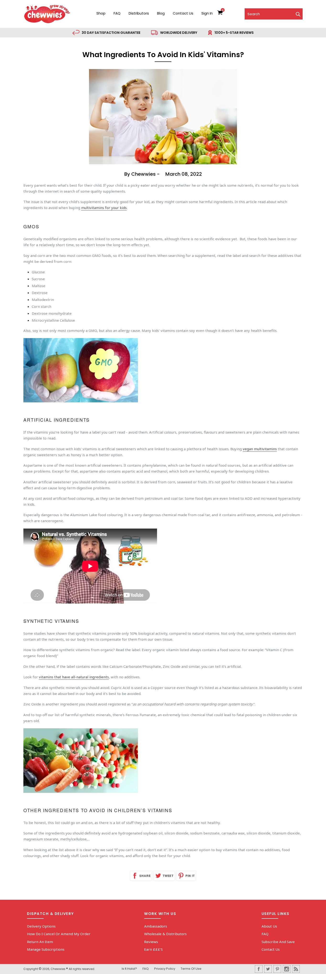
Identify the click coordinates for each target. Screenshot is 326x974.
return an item (40, 941)
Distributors (139, 13)
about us (269, 926)
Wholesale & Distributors (165, 933)
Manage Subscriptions (45, 949)
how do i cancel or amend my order (58, 933)
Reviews (151, 941)
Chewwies (58, 969)
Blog (161, 13)
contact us (183, 13)
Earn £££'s (153, 949)
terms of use (191, 968)
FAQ (117, 13)
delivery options (41, 926)
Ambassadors (155, 926)
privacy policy (164, 968)
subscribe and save (278, 941)
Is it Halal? (129, 968)
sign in (207, 13)
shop (100, 13)
